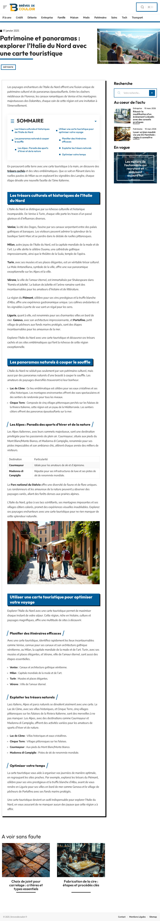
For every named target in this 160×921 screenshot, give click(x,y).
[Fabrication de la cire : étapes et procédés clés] (81, 860)
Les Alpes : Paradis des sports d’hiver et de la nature (33, 150)
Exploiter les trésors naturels (76, 148)
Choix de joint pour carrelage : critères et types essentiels (26, 885)
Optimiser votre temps (74, 154)
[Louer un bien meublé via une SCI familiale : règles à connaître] (122, 134)
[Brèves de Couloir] (22, 7)
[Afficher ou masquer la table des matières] (70, 121)
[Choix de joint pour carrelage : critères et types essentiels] (26, 860)
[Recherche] (142, 7)
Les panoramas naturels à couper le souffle (32, 140)
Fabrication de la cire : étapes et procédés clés (81, 883)
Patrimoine (137, 129)
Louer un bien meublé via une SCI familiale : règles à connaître (144, 135)
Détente (8, 67)
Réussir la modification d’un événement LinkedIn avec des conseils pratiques (143, 117)
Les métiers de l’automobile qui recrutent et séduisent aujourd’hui (135, 168)
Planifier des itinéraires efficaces (74, 140)
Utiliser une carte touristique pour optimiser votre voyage (76, 130)
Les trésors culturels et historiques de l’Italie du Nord (32, 130)
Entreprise (137, 108)
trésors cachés (16, 171)
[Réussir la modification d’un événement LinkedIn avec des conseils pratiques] (122, 116)
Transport (132, 157)
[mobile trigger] (5, 7)
